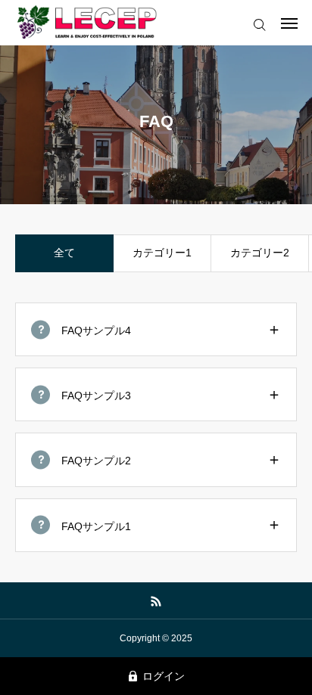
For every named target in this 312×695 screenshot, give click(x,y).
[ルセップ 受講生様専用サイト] (88, 23)
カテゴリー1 (162, 253)
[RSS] (156, 600)
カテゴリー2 (259, 253)
